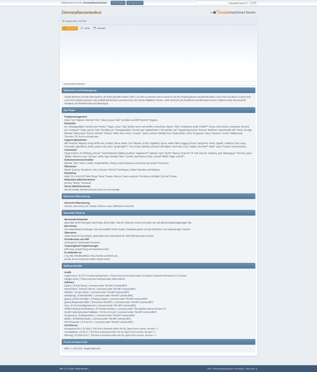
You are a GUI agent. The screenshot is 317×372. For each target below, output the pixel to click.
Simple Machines (92, 348)
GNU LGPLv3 (118, 278)
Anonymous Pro (72, 328)
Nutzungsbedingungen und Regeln (228, 368)
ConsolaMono (71, 331)
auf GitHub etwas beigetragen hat (174, 222)
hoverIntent (70, 288)
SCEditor (68, 292)
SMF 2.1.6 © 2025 (73, 348)
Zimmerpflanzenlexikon (81, 12)
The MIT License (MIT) (116, 285)
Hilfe (209, 368)
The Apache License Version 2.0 (150, 308)
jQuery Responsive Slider (77, 302)
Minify (67, 318)
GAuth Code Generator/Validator (81, 312)
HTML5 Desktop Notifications (79, 308)
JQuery (67, 285)
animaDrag (70, 295)
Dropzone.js (70, 315)
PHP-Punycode (71, 322)
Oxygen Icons (71, 278)
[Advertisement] (158, 55)
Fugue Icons (70, 275)
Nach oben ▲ (252, 368)
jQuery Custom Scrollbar (76, 298)
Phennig (68, 335)
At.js (66, 305)
